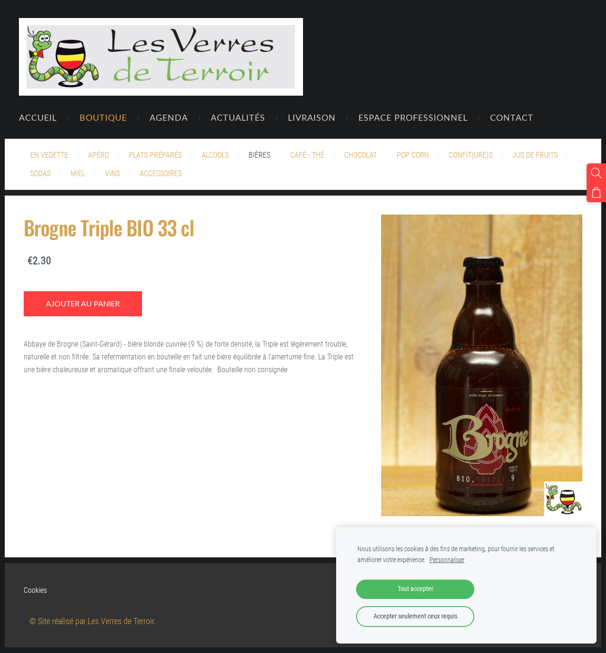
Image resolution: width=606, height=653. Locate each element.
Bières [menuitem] (259, 155)
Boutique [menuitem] (103, 117)
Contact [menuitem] (512, 117)
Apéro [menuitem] (98, 155)
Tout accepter (415, 589)
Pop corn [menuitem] (413, 155)
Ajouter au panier (83, 303)
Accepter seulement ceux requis (415, 616)
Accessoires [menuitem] (161, 173)
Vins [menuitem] (112, 173)
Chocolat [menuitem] (360, 155)
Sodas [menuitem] (40, 173)
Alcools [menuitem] (215, 155)
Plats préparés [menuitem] (155, 155)
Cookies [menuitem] (35, 590)
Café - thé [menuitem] (307, 155)
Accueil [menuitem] (38, 117)
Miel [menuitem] (78, 173)
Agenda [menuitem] (169, 117)
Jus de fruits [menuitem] (535, 155)
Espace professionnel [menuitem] (413, 117)
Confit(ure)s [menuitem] (470, 155)
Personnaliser (446, 560)
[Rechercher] (596, 173)
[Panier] (596, 192)
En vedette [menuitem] (49, 155)
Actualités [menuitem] (238, 117)
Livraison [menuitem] (312, 117)
